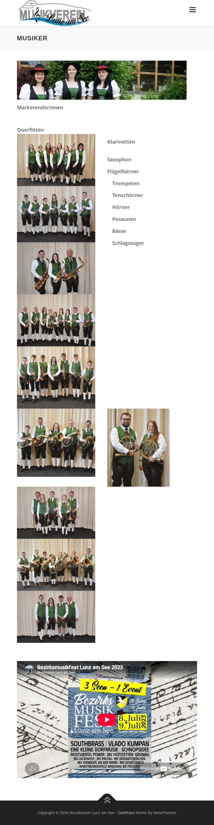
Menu (192, 9)
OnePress (126, 812)
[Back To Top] (107, 800)
